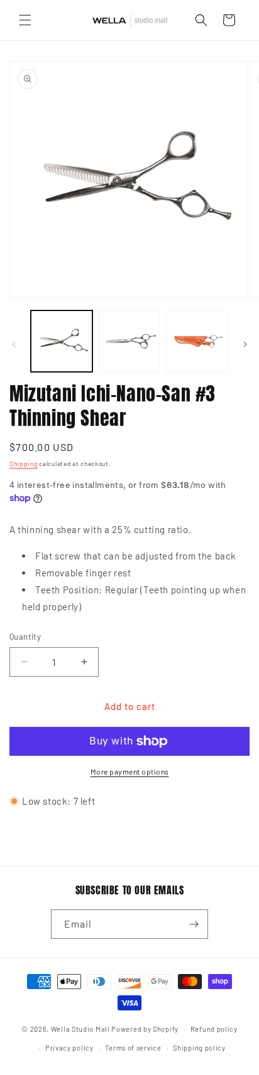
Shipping (23, 463)
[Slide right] (245, 344)
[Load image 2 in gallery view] (129, 341)
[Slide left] (14, 344)
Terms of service (133, 1048)
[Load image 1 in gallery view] (61, 341)
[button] (25, 20)
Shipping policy (199, 1048)
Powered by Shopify (145, 1028)
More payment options (130, 771)
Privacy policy (69, 1048)
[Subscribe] (193, 924)
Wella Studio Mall (80, 1028)
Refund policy (214, 1029)
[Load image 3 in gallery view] (197, 341)
